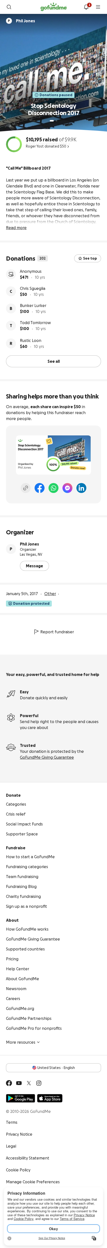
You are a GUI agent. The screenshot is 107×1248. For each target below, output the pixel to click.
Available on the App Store (49, 1098)
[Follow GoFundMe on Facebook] (9, 1083)
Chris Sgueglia (32, 288)
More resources (20, 1042)
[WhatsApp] (53, 488)
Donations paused (56, 95)
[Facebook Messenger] (67, 488)
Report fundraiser (57, 632)
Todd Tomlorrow (35, 322)
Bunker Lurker (33, 305)
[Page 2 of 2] (56, 121)
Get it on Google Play (20, 1098)
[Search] (9, 7)
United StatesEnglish (56, 1068)
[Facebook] (40, 488)
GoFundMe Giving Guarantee (47, 757)
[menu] (98, 7)
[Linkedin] (81, 488)
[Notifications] (86, 7)
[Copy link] (26, 488)
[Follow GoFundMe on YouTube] (19, 1083)
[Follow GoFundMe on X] (29, 1083)
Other (50, 593)
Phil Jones (29, 544)
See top (90, 258)
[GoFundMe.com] (54, 6)
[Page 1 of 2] (52, 121)
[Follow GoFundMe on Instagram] (39, 1083)
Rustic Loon (30, 340)
